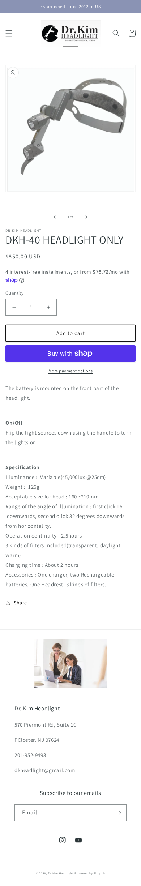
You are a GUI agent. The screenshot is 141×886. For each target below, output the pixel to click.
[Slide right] (86, 217)
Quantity (14, 293)
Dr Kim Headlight (61, 873)
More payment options (70, 370)
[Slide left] (55, 217)
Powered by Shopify (89, 873)
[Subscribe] (118, 812)
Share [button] (20, 602)
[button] (9, 33)
